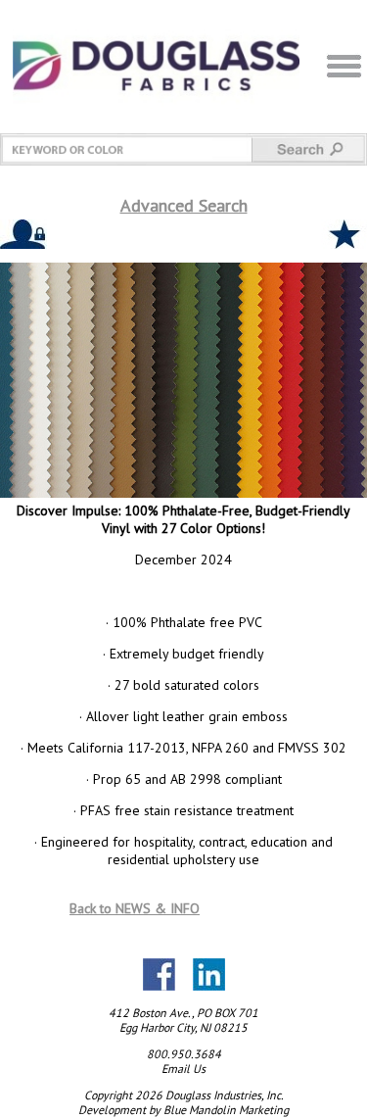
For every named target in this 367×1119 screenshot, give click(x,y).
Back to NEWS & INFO (134, 908)
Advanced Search (184, 205)
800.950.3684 (184, 1053)
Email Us (183, 1068)
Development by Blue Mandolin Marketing (183, 1109)
